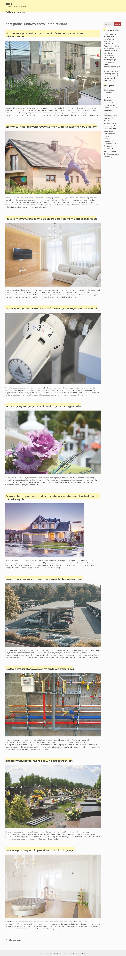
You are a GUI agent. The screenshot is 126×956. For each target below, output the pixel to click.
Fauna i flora (108, 103)
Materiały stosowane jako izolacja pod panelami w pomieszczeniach (51, 218)
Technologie (108, 156)
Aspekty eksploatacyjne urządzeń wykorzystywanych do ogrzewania (51, 308)
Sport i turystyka (110, 151)
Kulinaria (107, 121)
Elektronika (108, 100)
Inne (105, 113)
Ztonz (8, 4)
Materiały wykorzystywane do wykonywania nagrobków (43, 406)
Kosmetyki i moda (110, 118)
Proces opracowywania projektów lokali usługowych (40, 850)
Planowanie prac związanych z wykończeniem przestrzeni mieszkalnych (44, 35)
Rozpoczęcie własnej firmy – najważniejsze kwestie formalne (112, 48)
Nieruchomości (109, 134)
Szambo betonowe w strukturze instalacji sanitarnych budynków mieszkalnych (49, 497)
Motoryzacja (108, 131)
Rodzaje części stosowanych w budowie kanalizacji (39, 668)
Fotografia (108, 110)
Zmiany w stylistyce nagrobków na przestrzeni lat (39, 760)
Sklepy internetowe (111, 144)
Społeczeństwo (109, 149)
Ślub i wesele (108, 146)
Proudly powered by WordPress (50, 954)
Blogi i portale (109, 90)
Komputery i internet (112, 115)
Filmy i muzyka (109, 105)
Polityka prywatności (15, 12)
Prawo (106, 136)
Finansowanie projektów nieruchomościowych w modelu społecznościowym (112, 66)
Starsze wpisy (15, 940)
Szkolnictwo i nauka (111, 154)
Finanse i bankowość (111, 108)
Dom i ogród (108, 97)
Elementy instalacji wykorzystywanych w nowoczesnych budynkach (51, 126)
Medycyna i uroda (110, 128)
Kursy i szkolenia (110, 123)
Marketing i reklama (111, 126)
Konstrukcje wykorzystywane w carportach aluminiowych (44, 579)
